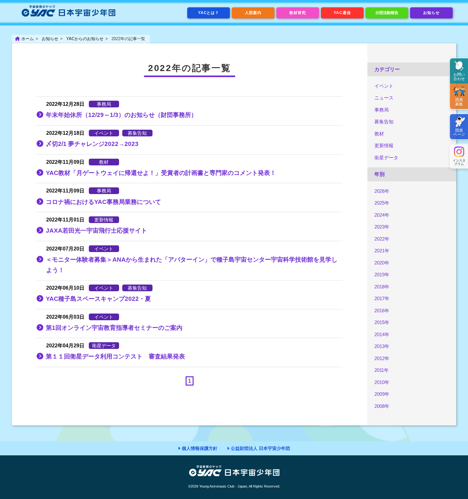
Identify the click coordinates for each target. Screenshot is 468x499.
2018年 (381, 286)
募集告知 (384, 121)
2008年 (381, 406)
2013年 (381, 346)
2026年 (381, 191)
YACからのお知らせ (84, 38)
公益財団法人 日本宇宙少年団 (260, 448)
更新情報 (384, 145)
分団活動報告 (386, 13)
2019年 (381, 274)
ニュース (384, 97)
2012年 (381, 358)
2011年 (381, 370)
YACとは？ (208, 13)
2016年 (381, 310)
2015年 (381, 322)
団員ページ (459, 132)
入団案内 (253, 13)
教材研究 (297, 13)
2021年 (381, 250)
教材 (379, 133)
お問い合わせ (459, 76)
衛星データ (386, 157)
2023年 (381, 226)
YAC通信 (342, 13)
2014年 (381, 334)
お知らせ (431, 13)
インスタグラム (459, 162)
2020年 (381, 262)
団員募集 (459, 102)
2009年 (381, 394)
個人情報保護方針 (199, 448)
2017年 (381, 298)
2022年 (381, 239)
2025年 (381, 203)
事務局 (381, 109)
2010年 (381, 382)
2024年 (381, 215)
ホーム (27, 38)
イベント (384, 86)
